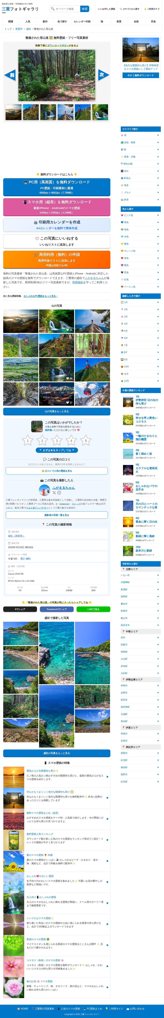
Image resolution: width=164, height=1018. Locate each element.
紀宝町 (124, 781)
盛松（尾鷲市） (16, 536)
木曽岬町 (125, 582)
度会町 (124, 721)
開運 (10, 21)
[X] (54, 492)
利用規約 (77, 282)
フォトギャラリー (20, 11)
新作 (45, 21)
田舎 (153, 21)
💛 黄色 (125, 244)
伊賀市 (124, 733)
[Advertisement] (56, 147)
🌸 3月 (124, 316)
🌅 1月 (124, 302)
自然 (136, 21)
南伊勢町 (125, 707)
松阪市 (124, 644)
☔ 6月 (124, 338)
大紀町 (124, 673)
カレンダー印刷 (82, 21)
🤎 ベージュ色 (128, 287)
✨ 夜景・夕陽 (128, 157)
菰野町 (124, 596)
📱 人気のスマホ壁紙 (68, 1008)
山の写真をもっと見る (57, 411)
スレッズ (76, 503)
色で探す (62, 21)
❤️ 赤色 (125, 258)
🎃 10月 (125, 366)
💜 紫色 (125, 265)
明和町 (124, 652)
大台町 (124, 659)
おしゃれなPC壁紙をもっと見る (40, 296)
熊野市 (124, 774)
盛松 (28, 28)
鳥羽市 (124, 700)
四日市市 (125, 625)
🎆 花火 (125, 171)
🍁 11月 (125, 374)
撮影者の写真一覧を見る (57, 515)
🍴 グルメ (126, 192)
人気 (27, 21)
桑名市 (124, 604)
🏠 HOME (22, 1008)
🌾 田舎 (125, 185)
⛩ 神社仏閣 (126, 164)
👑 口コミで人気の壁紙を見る (57, 471)
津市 (123, 637)
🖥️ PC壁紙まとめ (92, 1008)
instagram (64, 503)
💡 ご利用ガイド (152, 9)
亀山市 (124, 618)
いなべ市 (125, 575)
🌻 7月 (124, 345)
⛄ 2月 (124, 309)
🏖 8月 (124, 352)
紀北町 (124, 760)
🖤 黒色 (125, 272)
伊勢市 (124, 685)
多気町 (124, 666)
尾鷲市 (19, 28)
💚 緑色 (125, 229)
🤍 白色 (125, 279)
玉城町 (124, 714)
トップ (8, 28)
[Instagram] (59, 492)
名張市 (124, 741)
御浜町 (124, 767)
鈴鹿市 (124, 611)
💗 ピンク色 (127, 215)
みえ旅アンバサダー (38, 508)
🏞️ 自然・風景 (128, 142)
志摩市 (124, 692)
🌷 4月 (124, 324)
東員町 (124, 589)
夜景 (119, 21)
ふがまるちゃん (94, 278)
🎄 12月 (125, 381)
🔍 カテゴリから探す (129, 9)
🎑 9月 (124, 359)
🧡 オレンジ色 (128, 251)
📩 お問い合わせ (135, 1008)
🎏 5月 (124, 331)
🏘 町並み (126, 178)
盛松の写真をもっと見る (57, 753)
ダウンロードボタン (58, 45)
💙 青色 (125, 222)
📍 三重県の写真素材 (42, 1008)
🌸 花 (123, 135)
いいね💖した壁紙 (106, 9)
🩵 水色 (125, 236)
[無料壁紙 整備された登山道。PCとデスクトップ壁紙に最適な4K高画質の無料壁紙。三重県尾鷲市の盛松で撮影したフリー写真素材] (56, 75)
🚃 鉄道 (125, 199)
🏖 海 (123, 149)
